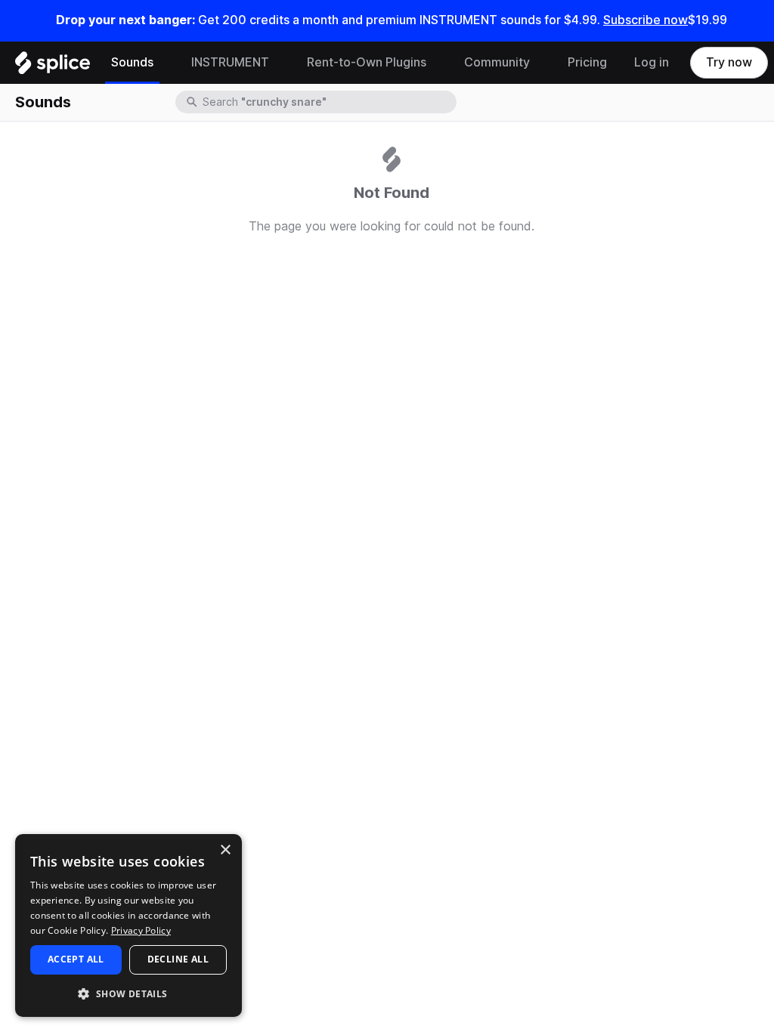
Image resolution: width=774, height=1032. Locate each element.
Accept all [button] (76, 959)
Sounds (132, 62)
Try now (729, 62)
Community (497, 62)
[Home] (52, 66)
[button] (128, 993)
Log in (651, 62)
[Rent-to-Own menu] (437, 63)
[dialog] (128, 925)
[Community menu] (541, 63)
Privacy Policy (141, 930)
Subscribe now (645, 20)
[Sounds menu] (164, 63)
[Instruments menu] (280, 63)
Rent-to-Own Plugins (366, 62)
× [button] (225, 850)
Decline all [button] (178, 959)
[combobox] (328, 102)
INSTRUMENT (230, 62)
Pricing (587, 62)
